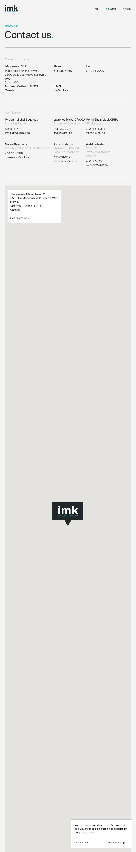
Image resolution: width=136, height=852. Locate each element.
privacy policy (86, 832)
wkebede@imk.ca (97, 165)
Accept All (123, 842)
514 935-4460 (62, 70)
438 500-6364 (95, 129)
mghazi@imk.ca (95, 132)
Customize (81, 842)
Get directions (19, 218)
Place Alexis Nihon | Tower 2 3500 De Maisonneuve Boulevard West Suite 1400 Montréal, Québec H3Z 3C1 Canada (25, 80)
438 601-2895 (62, 157)
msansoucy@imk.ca (17, 157)
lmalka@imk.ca (62, 132)
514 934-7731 (62, 129)
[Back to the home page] (11, 8)
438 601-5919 (14, 153)
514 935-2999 (95, 70)
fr (96, 8)
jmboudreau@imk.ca (17, 132)
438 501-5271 (95, 161)
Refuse (111, 842)
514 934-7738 (14, 129)
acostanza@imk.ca (65, 161)
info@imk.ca (60, 90)
